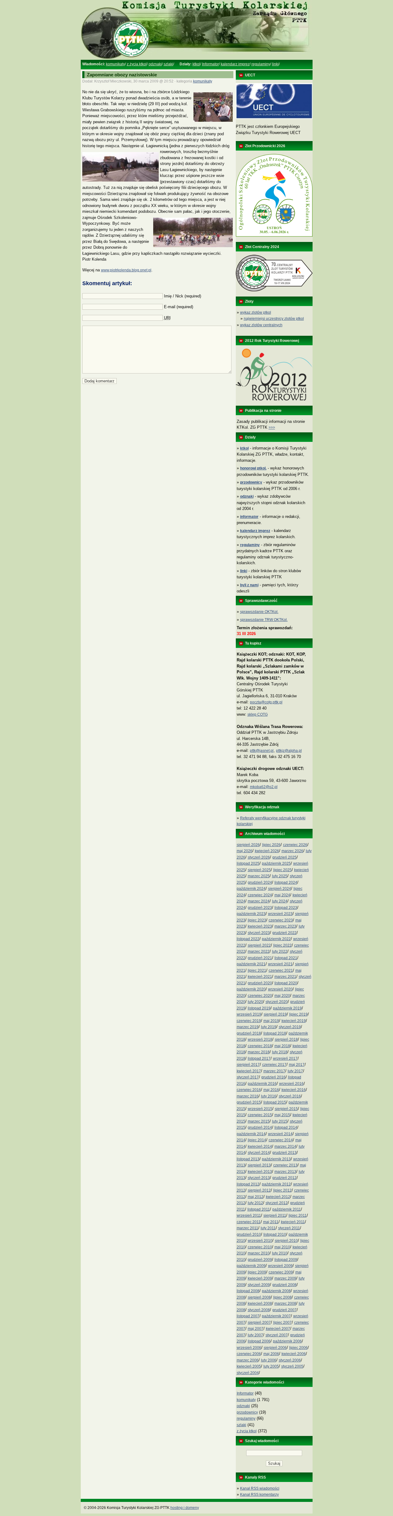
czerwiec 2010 (260, 1247)
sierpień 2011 (274, 1215)
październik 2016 (262, 1083)
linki (275, 64)
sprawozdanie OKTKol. (259, 612)
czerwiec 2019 (249, 1021)
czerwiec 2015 (260, 1115)
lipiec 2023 (257, 920)
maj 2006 (271, 1354)
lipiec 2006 (298, 1348)
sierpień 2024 (279, 888)
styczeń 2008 (259, 1310)
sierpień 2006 (275, 1348)
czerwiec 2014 (281, 1140)
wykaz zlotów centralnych (261, 325)
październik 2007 (276, 1316)
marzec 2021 (285, 976)
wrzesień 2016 (291, 1083)
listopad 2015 (274, 1102)
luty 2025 (279, 876)
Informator (210, 64)
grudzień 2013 (284, 1152)
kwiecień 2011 (293, 1222)
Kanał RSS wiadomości (259, 1488)
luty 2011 (268, 1228)
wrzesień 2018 (260, 1039)
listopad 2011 (258, 1209)
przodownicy (247, 1412)
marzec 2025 (259, 876)
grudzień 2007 (284, 1310)
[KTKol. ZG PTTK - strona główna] (196, 58)
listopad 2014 (285, 1127)
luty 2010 (279, 1253)
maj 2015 (282, 1115)
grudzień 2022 (284, 933)
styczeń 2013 (259, 1178)
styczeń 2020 (277, 1002)
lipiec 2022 (282, 945)
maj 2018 (282, 1046)
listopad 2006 (259, 1341)
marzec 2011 (247, 1228)
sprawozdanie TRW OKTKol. (264, 620)
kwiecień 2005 (249, 1366)
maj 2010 (282, 1247)
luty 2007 (255, 1335)
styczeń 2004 (248, 1373)
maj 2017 (297, 1064)
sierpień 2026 (248, 845)
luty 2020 (255, 1002)
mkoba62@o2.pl (264, 787)
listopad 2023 (285, 907)
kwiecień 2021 (260, 976)
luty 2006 (268, 1360)
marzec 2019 (248, 1027)
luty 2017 (295, 1071)
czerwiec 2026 (295, 845)
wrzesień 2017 (285, 1058)
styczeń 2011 (289, 1228)
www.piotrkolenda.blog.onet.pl (126, 270)
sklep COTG (257, 714)
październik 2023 (251, 914)
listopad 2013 (248, 1159)
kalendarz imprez (235, 64)
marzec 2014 (285, 1146)
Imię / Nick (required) (182, 296)
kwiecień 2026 (267, 851)
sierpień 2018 (286, 1039)
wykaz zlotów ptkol (255, 312)
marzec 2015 (259, 1121)
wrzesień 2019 (249, 1014)
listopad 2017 (259, 1058)
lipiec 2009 (257, 1272)
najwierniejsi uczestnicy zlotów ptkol (274, 318)
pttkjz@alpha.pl (289, 750)
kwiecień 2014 (260, 1146)
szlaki (168, 64)
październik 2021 (251, 964)
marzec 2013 (285, 1172)
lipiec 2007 (282, 1322)
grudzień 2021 (260, 958)
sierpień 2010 (286, 1240)
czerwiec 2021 (281, 970)
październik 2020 (251, 989)
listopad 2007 (248, 1316)
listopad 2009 (285, 1260)
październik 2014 (251, 1134)
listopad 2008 (248, 1291)
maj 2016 (271, 1090)
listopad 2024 (285, 882)
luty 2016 (268, 1096)
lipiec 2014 (257, 1140)
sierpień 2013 (259, 1165)
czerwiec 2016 (249, 1090)
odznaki (155, 64)
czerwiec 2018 (260, 1046)
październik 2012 (276, 1184)
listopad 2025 (248, 863)
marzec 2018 (259, 1052)
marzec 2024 (259, 901)
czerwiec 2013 (285, 1165)
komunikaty (115, 64)
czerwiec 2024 (260, 895)
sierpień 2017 (248, 1064)
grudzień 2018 (249, 1033)
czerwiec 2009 (281, 1272)
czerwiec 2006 (249, 1354)
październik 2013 (276, 1159)
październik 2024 (251, 888)
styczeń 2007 (277, 1335)
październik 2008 (276, 1291)
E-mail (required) (178, 306)
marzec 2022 (259, 951)
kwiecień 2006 (294, 1354)
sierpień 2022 (259, 945)
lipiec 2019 (298, 1014)
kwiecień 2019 (294, 1021)
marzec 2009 (285, 1278)
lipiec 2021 (257, 970)
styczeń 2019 (290, 1027)
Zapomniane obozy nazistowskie (122, 74)
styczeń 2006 (290, 1360)
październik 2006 (287, 1341)
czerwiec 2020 (260, 995)
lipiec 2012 (282, 1190)
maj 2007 (255, 1328)
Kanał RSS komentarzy (259, 1494)
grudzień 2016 (273, 1077)
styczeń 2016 (290, 1096)
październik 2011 (286, 1209)
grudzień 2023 (260, 907)
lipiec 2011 (298, 1215)
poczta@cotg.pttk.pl (266, 702)
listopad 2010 (274, 1234)
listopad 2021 (285, 958)
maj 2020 (282, 995)
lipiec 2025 (282, 870)
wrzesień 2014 (280, 1134)
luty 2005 (271, 1366)
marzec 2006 (248, 1360)
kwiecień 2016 (294, 1090)
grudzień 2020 (260, 983)
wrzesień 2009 (280, 1266)
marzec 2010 (259, 1253)
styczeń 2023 (259, 933)
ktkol (196, 64)
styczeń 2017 (248, 1077)
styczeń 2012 (277, 1203)
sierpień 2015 (286, 1109)
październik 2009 (251, 1266)
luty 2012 (255, 1203)
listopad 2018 (274, 1033)
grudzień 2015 (249, 1102)
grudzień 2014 (260, 1127)
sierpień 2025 (259, 870)
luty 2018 (279, 1052)
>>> (272, 427)
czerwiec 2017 (274, 1064)
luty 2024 (279, 901)
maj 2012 (255, 1197)
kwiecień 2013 (260, 1172)
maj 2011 (270, 1222)
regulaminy (260, 64)
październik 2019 (287, 1008)
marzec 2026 (292, 851)
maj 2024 (282, 895)
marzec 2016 (248, 1096)
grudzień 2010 (249, 1234)
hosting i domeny (184, 1508)
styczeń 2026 (259, 857)
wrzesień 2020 (280, 989)
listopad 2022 (248, 939)
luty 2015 (279, 1121)
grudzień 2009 (260, 1260)
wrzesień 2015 (260, 1109)
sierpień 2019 (275, 1014)
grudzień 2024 (260, 882)
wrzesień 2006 (249, 1348)
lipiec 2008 (282, 1297)
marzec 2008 (285, 1303)
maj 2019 (271, 1021)
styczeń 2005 (292, 1366)
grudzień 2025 (284, 857)
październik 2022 (276, 939)
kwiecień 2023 (260, 926)
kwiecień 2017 (249, 1071)
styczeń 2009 (259, 1285)
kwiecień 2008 (260, 1303)
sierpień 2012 (259, 1190)
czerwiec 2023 (281, 920)
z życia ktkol (137, 64)
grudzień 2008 (284, 1285)
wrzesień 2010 (260, 1240)
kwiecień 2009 (260, 1278)
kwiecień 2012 (278, 1197)
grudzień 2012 (284, 1178)
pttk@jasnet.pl (262, 750)
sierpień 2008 (259, 1297)
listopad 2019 (259, 1008)
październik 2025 (276, 863)
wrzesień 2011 (249, 1215)
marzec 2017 (274, 1071)
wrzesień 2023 (280, 914)
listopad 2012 (248, 1184)
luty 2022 (279, 951)
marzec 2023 (285, 926)
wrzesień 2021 (280, 964)
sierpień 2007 (259, 1322)
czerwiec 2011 (249, 1222)
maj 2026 (244, 851)
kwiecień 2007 (278, 1328)
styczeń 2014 (259, 1152)
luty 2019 (268, 1027)
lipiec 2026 (271, 845)
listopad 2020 (285, 983)
